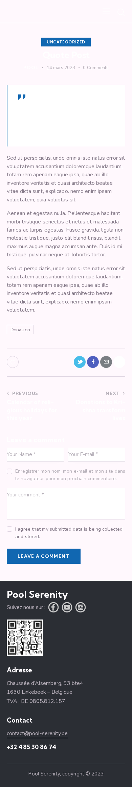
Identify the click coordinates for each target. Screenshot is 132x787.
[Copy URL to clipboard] (119, 362)
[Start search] (121, 12)
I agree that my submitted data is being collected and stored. (69, 533)
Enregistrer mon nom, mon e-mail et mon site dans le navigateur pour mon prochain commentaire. (70, 475)
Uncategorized (66, 42)
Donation (20, 329)
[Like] (13, 362)
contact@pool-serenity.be (37, 733)
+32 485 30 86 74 (32, 747)
